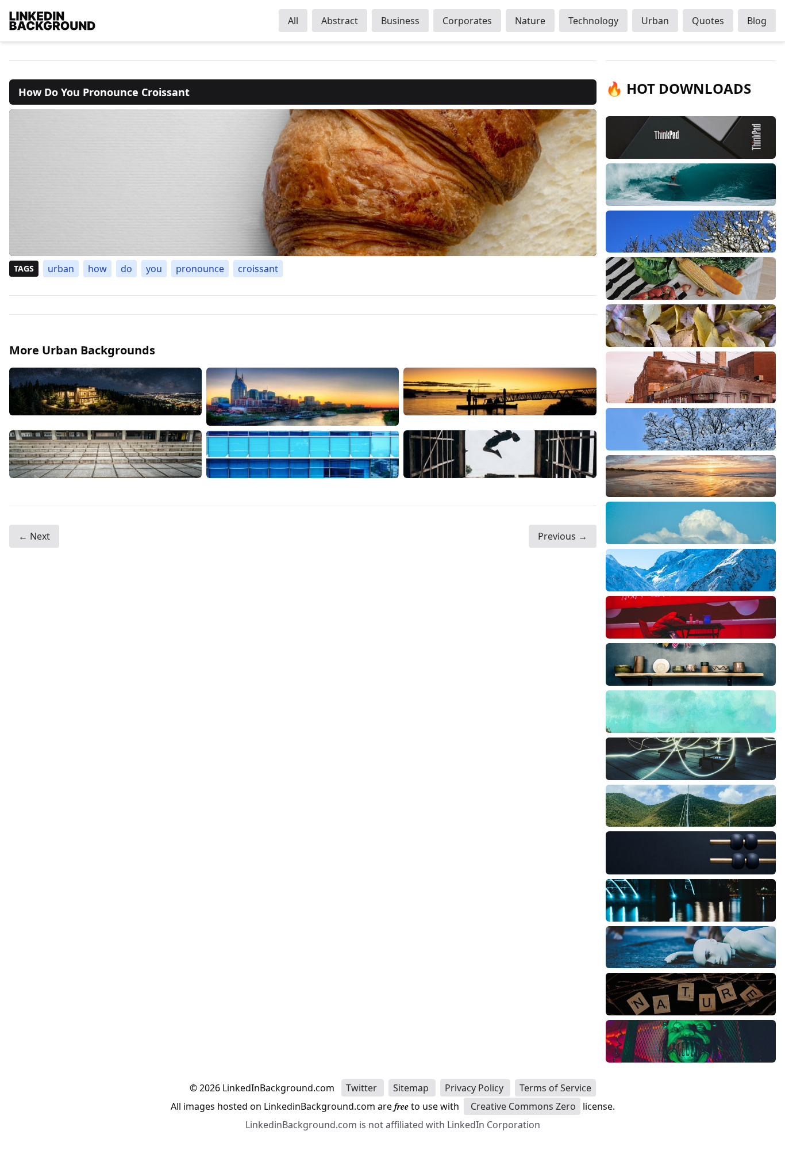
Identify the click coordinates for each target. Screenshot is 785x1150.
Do (126, 268)
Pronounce (200, 268)
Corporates (467, 20)
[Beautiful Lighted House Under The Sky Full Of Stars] (105, 397)
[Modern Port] (302, 397)
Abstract (339, 20)
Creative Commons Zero (522, 1106)
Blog (757, 20)
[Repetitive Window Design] (302, 454)
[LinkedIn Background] (52, 21)
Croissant (258, 268)
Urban (655, 20)
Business (400, 20)
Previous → (562, 536)
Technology (593, 20)
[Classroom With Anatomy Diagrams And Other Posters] (105, 454)
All (293, 20)
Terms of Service (555, 1088)
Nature (530, 20)
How (97, 268)
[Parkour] (499, 454)
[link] (303, 182)
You (154, 268)
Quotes (708, 20)
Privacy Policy (475, 1088)
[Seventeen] (499, 397)
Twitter (362, 1088)
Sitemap (412, 1088)
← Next (34, 536)
